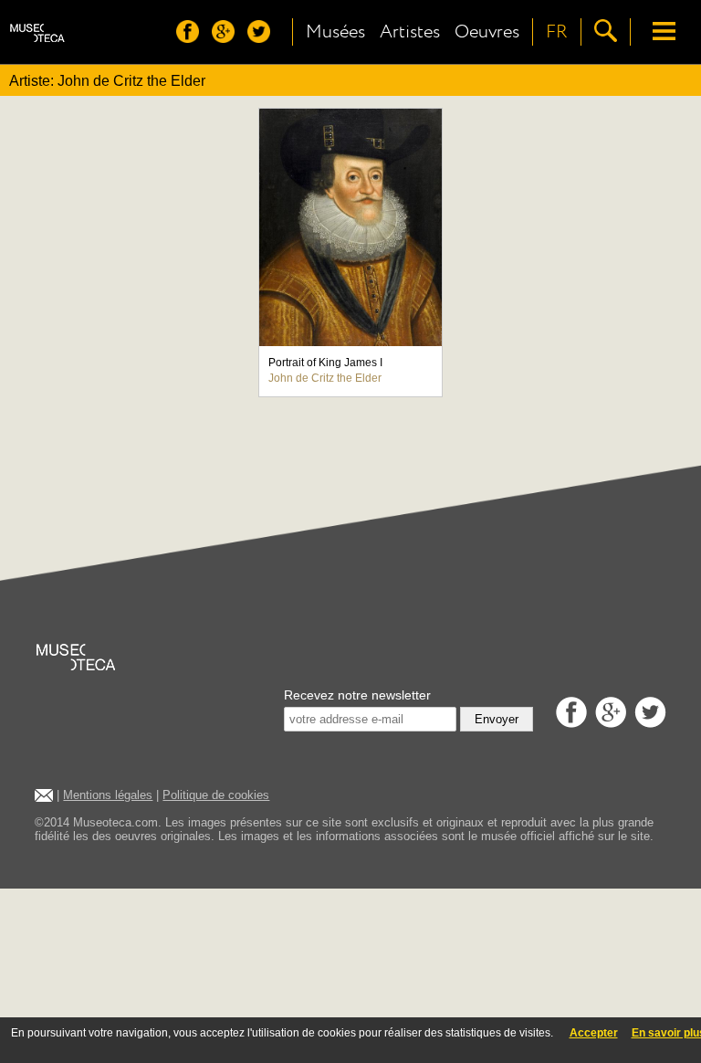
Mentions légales (107, 795)
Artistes (410, 32)
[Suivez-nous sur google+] (228, 38)
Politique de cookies (215, 795)
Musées (335, 32)
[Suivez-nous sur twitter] (263, 38)
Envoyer (496, 719)
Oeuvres (487, 32)
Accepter (594, 1032)
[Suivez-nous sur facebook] (192, 38)
